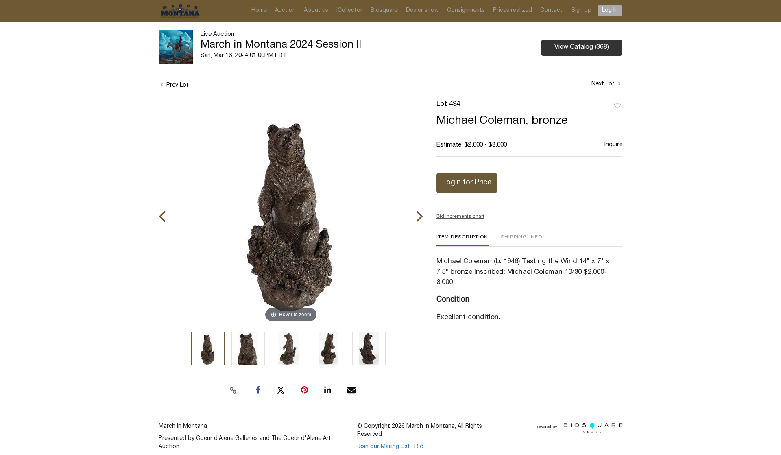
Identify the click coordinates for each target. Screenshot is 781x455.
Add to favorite (617, 106)
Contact (551, 10)
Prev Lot (177, 85)
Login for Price (466, 182)
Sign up (581, 10)
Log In (610, 10)
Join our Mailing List (383, 447)
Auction (285, 10)
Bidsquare (384, 10)
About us (316, 10)
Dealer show (422, 10)
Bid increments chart (460, 216)
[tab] (462, 240)
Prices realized (512, 10)
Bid (418, 447)
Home (259, 10)
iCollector (349, 10)
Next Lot (603, 84)
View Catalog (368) (581, 47)
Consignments (466, 10)
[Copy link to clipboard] (233, 390)
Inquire (613, 145)
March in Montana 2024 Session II (281, 45)
